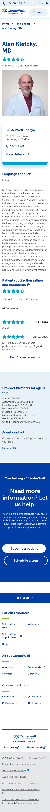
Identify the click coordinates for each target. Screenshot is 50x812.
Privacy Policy (28, 764)
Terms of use (33, 783)
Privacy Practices (10, 764)
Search (43, 3)
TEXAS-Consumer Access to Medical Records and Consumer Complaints (20, 801)
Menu (40, 12)
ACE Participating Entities (14, 777)
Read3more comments (24, 357)
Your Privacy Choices (13, 770)
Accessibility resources (13, 783)
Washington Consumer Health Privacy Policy (21, 791)
